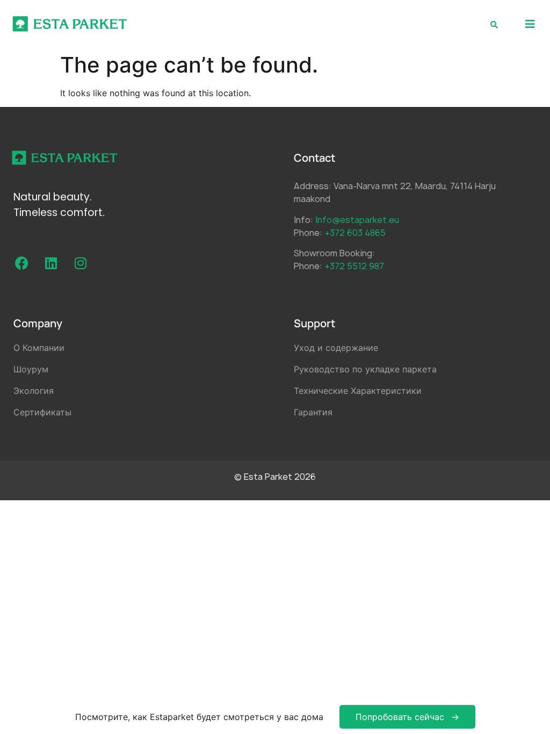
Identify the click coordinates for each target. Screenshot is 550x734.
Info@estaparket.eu (357, 220)
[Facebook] (21, 263)
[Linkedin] (51, 263)
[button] (529, 24)
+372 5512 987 (354, 266)
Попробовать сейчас (400, 716)
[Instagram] (80, 263)
